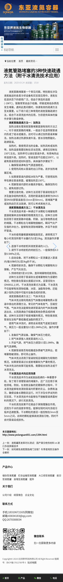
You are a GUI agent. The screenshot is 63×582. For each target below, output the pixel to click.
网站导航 (8, 49)
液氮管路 (32, 377)
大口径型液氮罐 (46, 475)
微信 (38, 578)
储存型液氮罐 (9, 475)
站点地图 (32, 562)
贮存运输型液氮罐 (27, 475)
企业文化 (29, 495)
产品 (22, 578)
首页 (21, 61)
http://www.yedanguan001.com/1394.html (24, 435)
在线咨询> (2, 44)
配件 (32, 479)
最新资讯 (30, 61)
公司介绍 (6, 495)
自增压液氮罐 (20, 479)
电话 (54, 578)
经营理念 (18, 495)
